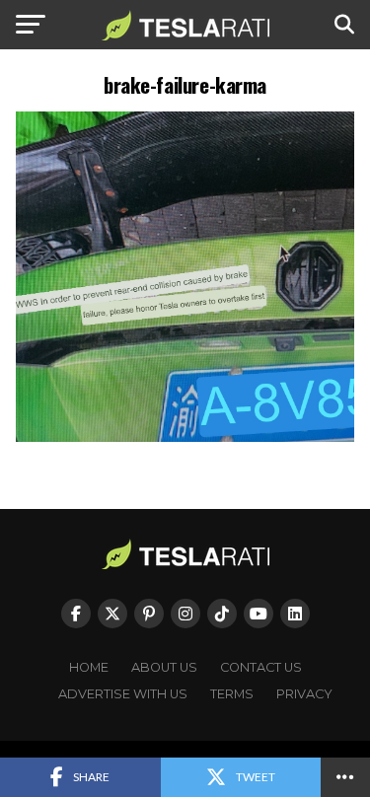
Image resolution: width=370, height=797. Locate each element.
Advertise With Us (122, 694)
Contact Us (261, 667)
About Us (164, 667)
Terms (232, 694)
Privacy (304, 694)
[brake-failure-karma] (185, 436)
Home (89, 667)
